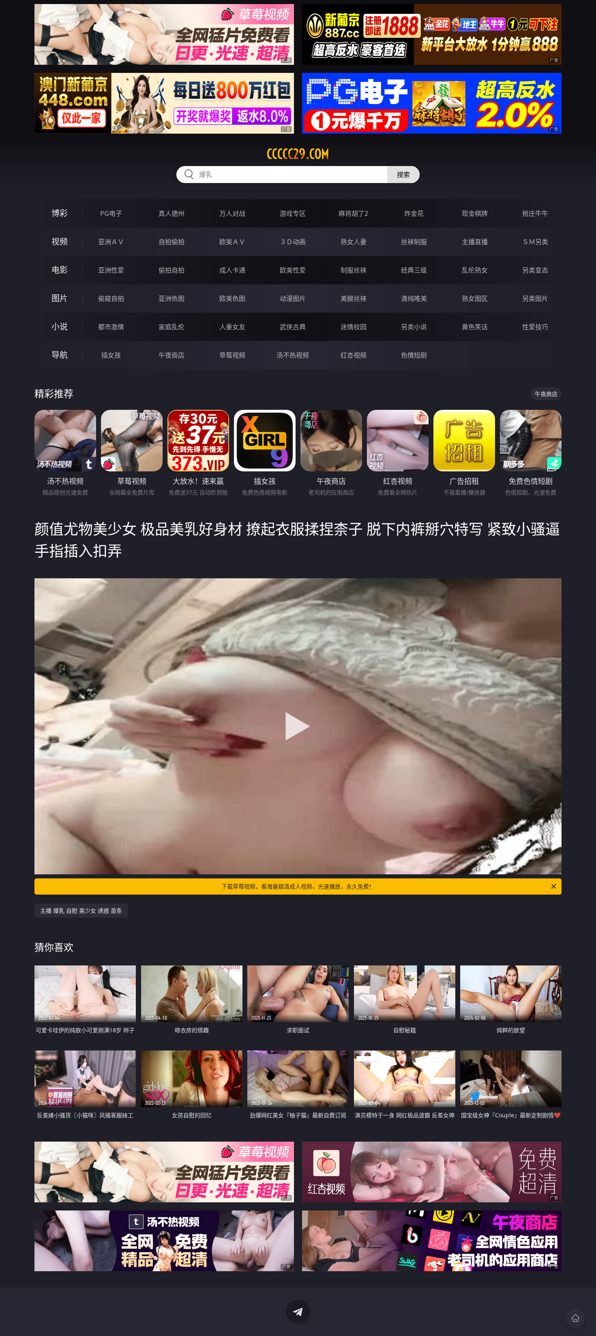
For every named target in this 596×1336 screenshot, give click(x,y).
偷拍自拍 (171, 270)
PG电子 (111, 213)
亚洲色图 (171, 298)
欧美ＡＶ (232, 241)
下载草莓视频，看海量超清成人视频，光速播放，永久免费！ (298, 886)
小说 (59, 326)
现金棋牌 (475, 213)
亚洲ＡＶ (111, 241)
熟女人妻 (354, 241)
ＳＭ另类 (535, 241)
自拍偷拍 (171, 241)
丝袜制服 (414, 241)
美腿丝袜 (354, 298)
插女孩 (111, 355)
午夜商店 (171, 355)
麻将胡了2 (353, 213)
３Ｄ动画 (293, 241)
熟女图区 (475, 298)
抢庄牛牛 (535, 213)
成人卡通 (232, 270)
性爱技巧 (535, 326)
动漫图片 (293, 298)
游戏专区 (293, 213)
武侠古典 (293, 326)
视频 (59, 241)
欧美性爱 (293, 270)
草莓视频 (232, 355)
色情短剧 (414, 355)
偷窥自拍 (111, 298)
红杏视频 (354, 355)
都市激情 (111, 326)
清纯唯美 (414, 298)
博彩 (59, 213)
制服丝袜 (354, 270)
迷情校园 (354, 326)
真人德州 (171, 213)
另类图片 (535, 298)
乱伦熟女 (475, 270)
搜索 (403, 174)
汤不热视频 (293, 355)
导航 (59, 354)
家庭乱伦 (171, 326)
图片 (59, 298)
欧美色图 (232, 298)
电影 (59, 269)
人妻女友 (232, 326)
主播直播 (475, 241)
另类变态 (535, 270)
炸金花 (414, 213)
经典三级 (414, 270)
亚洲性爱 (111, 270)
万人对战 (232, 213)
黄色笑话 (475, 326)
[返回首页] (575, 1318)
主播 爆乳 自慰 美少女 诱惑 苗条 (81, 910)
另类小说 (414, 326)
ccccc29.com (298, 154)
